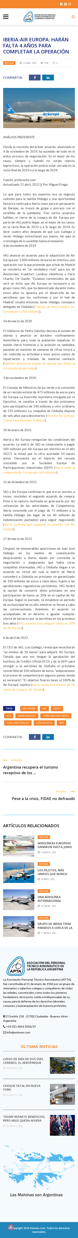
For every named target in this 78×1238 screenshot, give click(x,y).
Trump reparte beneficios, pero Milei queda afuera (24, 1118)
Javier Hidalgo (27, 715)
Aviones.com (37, 1228)
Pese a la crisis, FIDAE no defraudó (43, 798)
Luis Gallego (44, 722)
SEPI (61, 722)
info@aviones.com (18, 1032)
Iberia (57, 708)
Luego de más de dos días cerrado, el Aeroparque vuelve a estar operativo (23, 1062)
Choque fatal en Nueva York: (21, 1087)
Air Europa (29, 708)
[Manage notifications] (10, 1227)
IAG (44, 708)
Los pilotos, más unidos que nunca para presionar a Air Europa (54, 876)
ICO (9, 715)
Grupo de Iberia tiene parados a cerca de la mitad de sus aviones (55, 927)
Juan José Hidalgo (18, 722)
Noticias (9, 63)
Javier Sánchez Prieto (56, 715)
